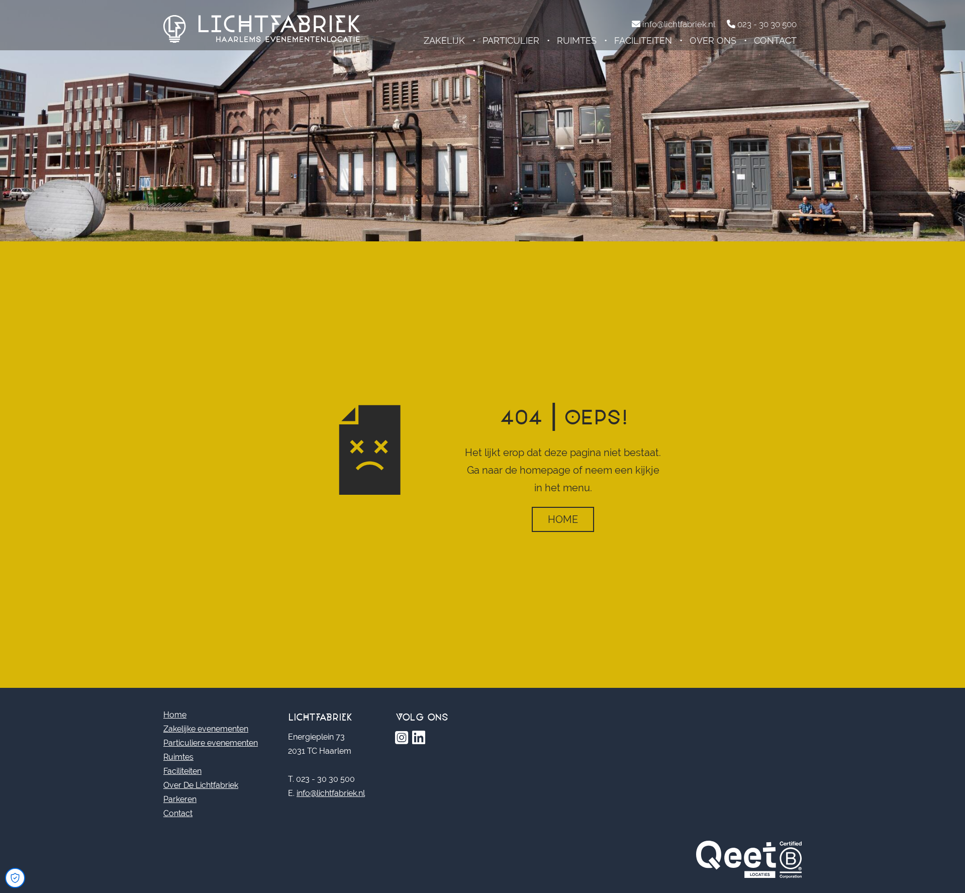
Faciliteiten (643, 40)
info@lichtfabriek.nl (331, 793)
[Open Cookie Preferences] (15, 878)
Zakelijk (444, 40)
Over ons (713, 40)
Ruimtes (577, 40)
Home (563, 519)
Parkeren (180, 799)
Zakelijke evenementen (205, 729)
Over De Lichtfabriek (200, 785)
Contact (775, 40)
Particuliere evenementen (210, 743)
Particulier (510, 40)
